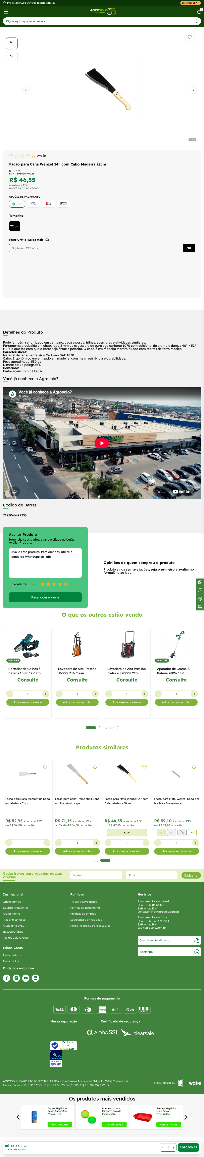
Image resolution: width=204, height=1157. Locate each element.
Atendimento (11, 913)
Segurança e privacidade (86, 919)
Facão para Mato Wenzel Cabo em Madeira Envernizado (176, 801)
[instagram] (16, 978)
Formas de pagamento (85, 907)
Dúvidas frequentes (15, 907)
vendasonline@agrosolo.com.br (158, 911)
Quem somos (12, 901)
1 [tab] (96, 860)
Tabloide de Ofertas (16, 937)
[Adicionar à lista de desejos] (189, 37)
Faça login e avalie (45, 597)
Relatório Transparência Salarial (90, 925)
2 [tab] (105, 860)
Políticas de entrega (83, 913)
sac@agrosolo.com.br (152, 927)
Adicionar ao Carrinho (188, 1147)
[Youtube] (25, 978)
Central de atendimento (154, 940)
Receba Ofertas (13, 931)
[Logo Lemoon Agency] (177, 1083)
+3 (192, 832)
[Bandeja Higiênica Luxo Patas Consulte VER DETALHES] (143, 1126)
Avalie (41, 155)
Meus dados (11, 961)
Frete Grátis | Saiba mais (26, 239)
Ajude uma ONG (13, 925)
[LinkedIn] (35, 978)
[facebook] (6, 978)
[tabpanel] (102, 90)
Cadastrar (191, 875)
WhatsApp (146, 952)
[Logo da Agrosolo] (103, 11)
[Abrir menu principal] (6, 11)
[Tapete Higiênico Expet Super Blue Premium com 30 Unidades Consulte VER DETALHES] (34, 1126)
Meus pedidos (12, 955)
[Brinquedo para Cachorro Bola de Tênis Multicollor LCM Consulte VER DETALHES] (88, 1126)
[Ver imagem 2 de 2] (12, 56)
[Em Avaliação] (56, 1058)
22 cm (14, 226)
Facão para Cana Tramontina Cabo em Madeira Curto (27, 801)
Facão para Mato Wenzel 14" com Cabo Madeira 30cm (126, 801)
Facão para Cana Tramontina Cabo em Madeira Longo (77, 801)
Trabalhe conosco (14, 919)
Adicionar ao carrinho (28, 702)
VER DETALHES (60, 1124)
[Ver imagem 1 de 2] (12, 43)
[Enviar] (196, 21)
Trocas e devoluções (83, 901)
